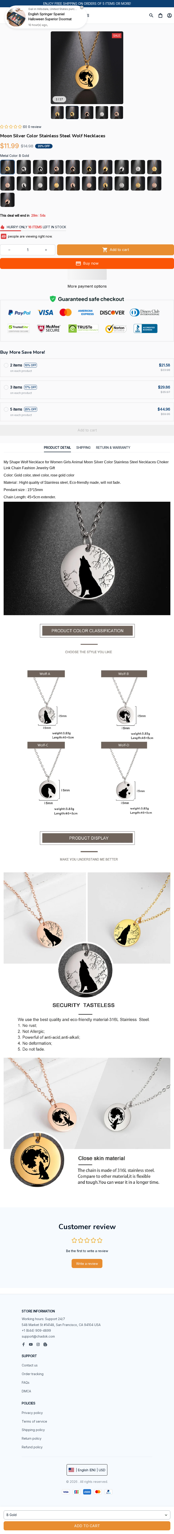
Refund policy (32, 1447)
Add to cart (87, 1526)
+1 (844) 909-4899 (36, 1330)
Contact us (30, 1365)
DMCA (26, 1391)
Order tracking (33, 1374)
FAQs (25, 1382)
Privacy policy (32, 1413)
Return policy (31, 1438)
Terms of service (34, 1421)
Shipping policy (33, 1430)
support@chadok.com (38, 1336)
